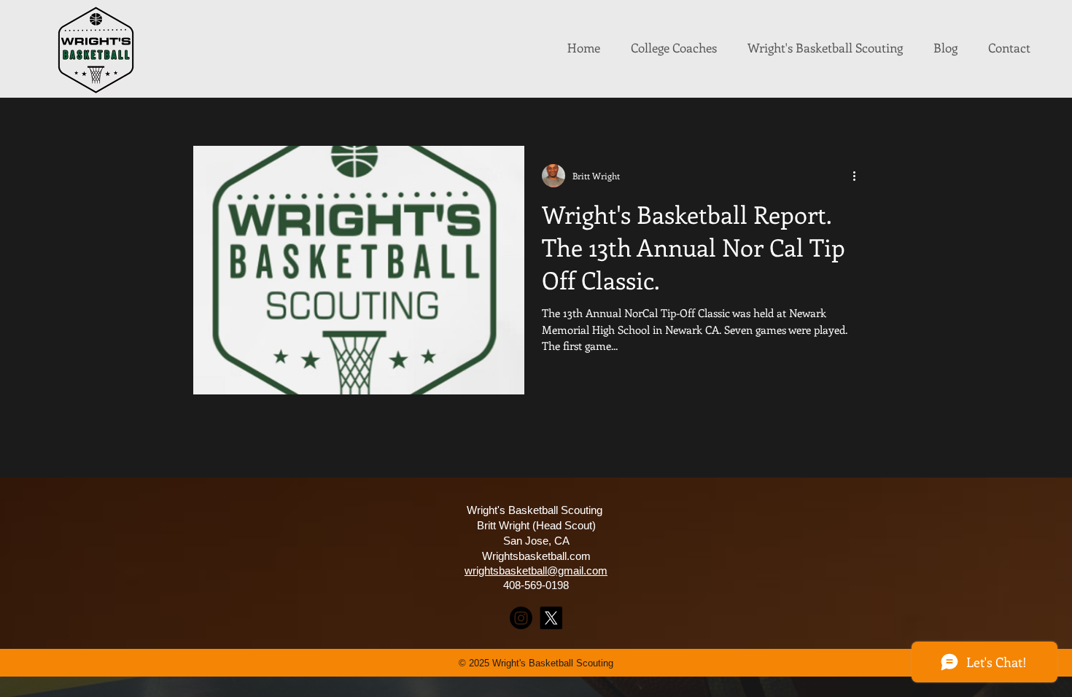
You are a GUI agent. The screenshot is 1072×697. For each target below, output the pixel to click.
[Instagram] (521, 618)
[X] (551, 618)
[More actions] (859, 175)
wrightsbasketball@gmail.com (536, 570)
